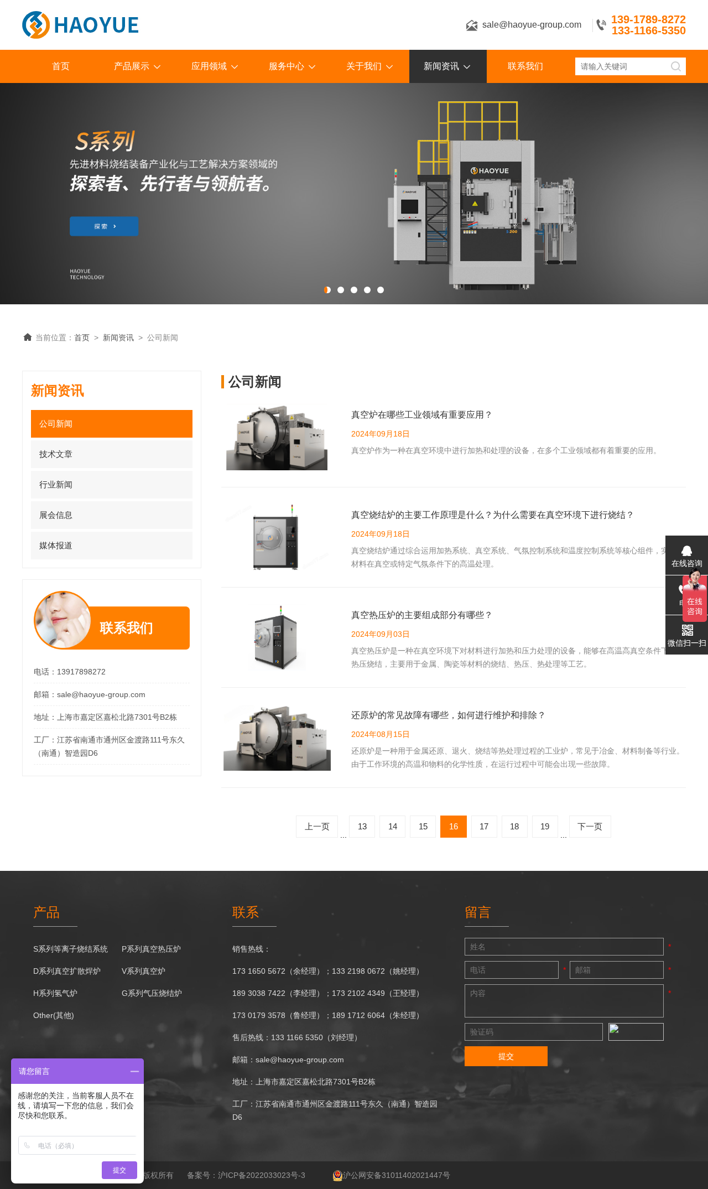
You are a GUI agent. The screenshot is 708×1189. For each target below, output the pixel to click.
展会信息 (55, 515)
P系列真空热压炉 (151, 948)
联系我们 (525, 66)
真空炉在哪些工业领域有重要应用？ (422, 414)
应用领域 (209, 66)
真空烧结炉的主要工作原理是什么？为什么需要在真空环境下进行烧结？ (492, 515)
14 (392, 826)
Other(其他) (53, 1015)
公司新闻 (55, 423)
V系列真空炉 (143, 971)
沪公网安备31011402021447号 (396, 1175)
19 (544, 826)
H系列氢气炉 (55, 993)
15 (423, 826)
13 (362, 826)
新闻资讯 (441, 66)
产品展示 (131, 66)
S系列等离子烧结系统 (70, 948)
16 (453, 826)
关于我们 (364, 66)
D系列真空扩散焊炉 (67, 971)
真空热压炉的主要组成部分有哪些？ (422, 615)
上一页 (317, 826)
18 (514, 826)
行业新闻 (55, 484)
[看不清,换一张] (636, 1032)
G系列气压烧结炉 (152, 993)
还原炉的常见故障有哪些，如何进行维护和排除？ (448, 715)
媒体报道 (55, 545)
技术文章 (55, 454)
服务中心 (286, 66)
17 (484, 826)
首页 (61, 66)
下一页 (589, 826)
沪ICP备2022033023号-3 (261, 1175)
